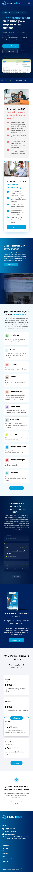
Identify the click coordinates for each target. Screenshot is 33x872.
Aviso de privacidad (8, 859)
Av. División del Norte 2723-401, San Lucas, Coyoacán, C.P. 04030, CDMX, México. (17, 837)
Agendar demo (10, 46)
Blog (3, 856)
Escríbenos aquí (10, 834)
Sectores (5, 848)
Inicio (4, 843)
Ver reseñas (16, 576)
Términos (5, 861)
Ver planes (16, 763)
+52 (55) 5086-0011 (10, 828)
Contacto (5, 825)
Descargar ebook (16, 640)
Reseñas (5, 853)
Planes (4, 851)
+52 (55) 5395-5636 (10, 831)
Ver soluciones (10, 51)
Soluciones (5, 845)
